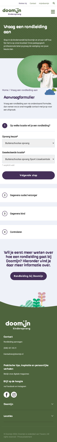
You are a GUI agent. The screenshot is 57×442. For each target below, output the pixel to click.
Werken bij (23, 3)
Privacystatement (24, 437)
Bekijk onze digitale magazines (16, 374)
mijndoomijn (44, 3)
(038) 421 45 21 (10, 348)
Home (5, 90)
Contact (33, 3)
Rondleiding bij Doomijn (28, 276)
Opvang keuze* (10, 136)
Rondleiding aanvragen (13, 342)
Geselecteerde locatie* (13, 152)
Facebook (10, 386)
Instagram (22, 386)
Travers (42, 434)
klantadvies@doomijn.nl (13, 354)
